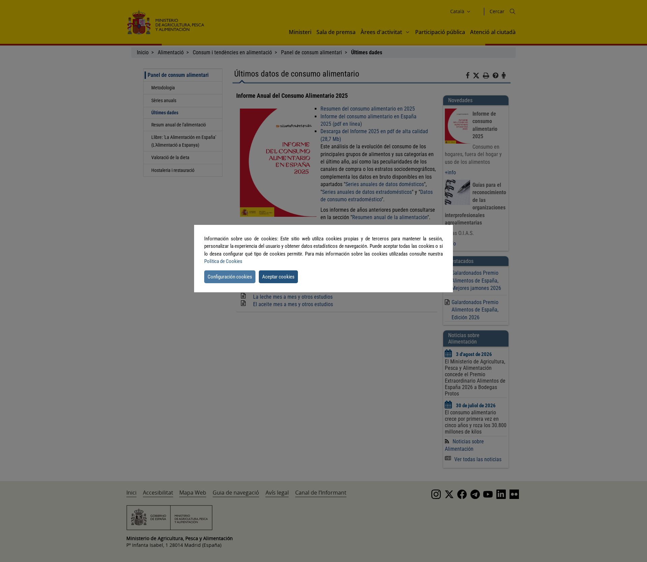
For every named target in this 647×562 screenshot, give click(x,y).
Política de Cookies (223, 261)
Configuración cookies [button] (230, 277)
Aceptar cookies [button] (278, 277)
